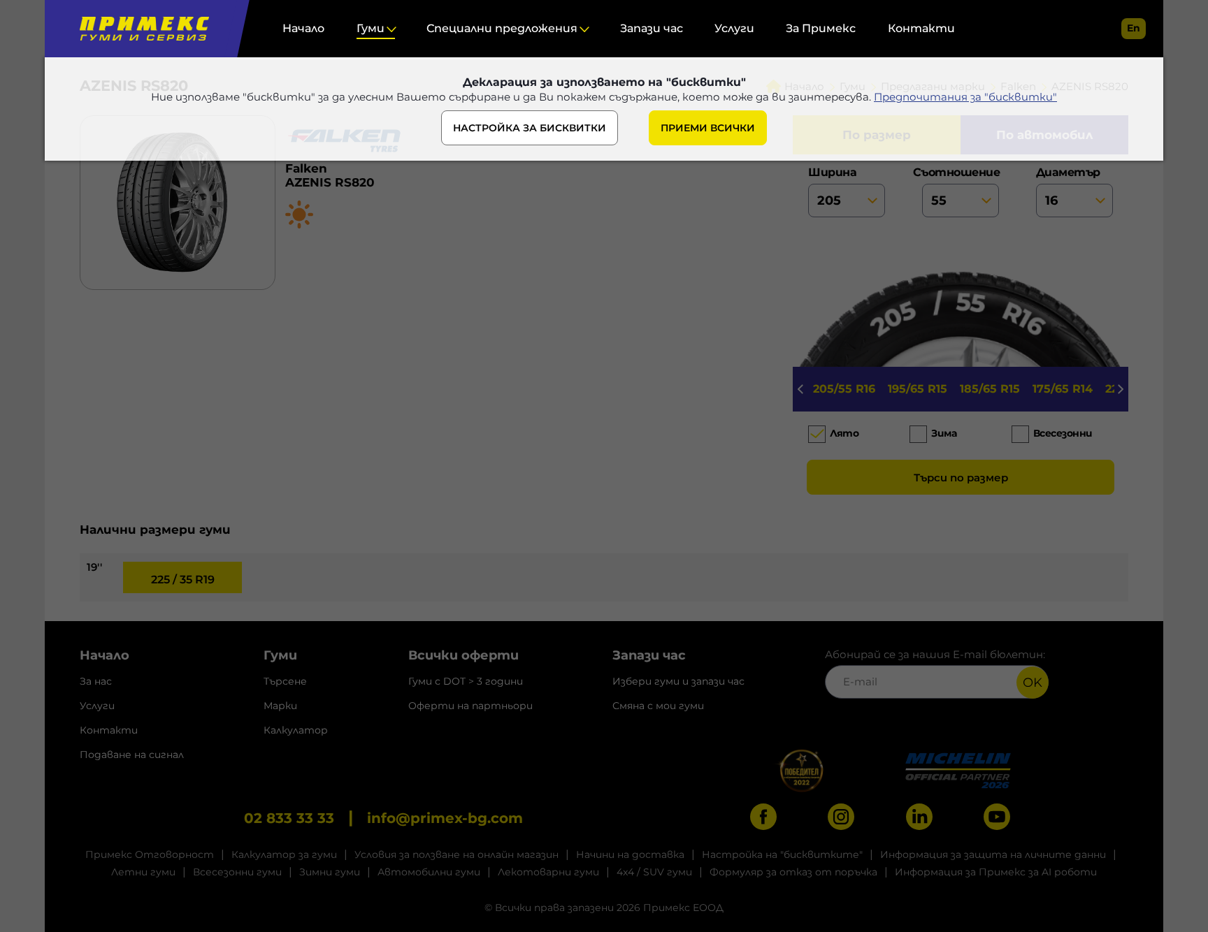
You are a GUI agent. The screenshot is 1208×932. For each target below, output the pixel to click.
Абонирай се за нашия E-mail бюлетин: (935, 654)
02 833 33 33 (289, 818)
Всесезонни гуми (237, 872)
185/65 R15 (990, 388)
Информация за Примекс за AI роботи (996, 872)
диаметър (1068, 172)
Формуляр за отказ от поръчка (793, 872)
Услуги (734, 28)
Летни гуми (143, 872)
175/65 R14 (1063, 388)
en (1133, 28)
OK (1032, 682)
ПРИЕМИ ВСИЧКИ (708, 128)
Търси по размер (961, 477)
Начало (303, 28)
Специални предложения (501, 28)
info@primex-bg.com (445, 818)
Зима (943, 433)
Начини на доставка (630, 854)
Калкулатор (296, 730)
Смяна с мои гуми (658, 705)
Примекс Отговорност (149, 854)
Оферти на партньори (470, 705)
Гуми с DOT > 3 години (465, 681)
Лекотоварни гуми (548, 872)
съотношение (960, 172)
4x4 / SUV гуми (654, 872)
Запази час (651, 28)
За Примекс (821, 28)
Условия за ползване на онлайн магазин (456, 854)
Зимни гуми (329, 872)
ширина (832, 172)
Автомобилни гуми (429, 872)
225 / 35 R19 (183, 579)
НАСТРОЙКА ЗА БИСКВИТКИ (529, 128)
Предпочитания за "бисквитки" (965, 96)
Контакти (921, 28)
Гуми (370, 28)
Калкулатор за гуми (284, 854)
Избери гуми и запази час (678, 681)
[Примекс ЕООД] (141, 28)
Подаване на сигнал (132, 754)
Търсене (285, 681)
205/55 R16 (844, 388)
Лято (844, 433)
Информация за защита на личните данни (993, 854)
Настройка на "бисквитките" (782, 854)
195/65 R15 (917, 388)
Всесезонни (1063, 433)
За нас (96, 681)
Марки (280, 705)
